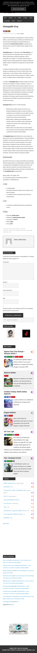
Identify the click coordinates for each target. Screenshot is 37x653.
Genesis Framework (22, 650)
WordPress (29, 650)
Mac (9, 31)
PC (3, 31)
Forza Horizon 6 (8, 503)
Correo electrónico (7, 290)
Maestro (17, 601)
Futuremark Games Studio (20, 230)
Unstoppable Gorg (7, 232)
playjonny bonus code (8, 581)
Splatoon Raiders (10, 373)
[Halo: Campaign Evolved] (8, 468)
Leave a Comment (20, 33)
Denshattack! (7, 487)
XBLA (24, 228)
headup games (29, 230)
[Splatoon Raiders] (8, 382)
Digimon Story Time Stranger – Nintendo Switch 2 (14, 352)
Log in (33, 650)
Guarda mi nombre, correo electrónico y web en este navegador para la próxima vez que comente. (18, 309)
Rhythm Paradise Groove (10, 483)
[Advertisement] (17, 540)
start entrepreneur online (9, 596)
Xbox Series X (9, 356)
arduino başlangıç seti (8, 570)
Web (4, 298)
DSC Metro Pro (13, 650)
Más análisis (6, 523)
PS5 (5, 356)
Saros (5, 507)
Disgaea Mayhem (10, 412)
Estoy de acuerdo (18, 9)
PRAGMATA (7, 518)
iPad (17, 228)
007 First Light (9, 432)
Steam (21, 228)
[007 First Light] (8, 441)
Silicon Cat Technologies (22, 648)
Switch (16, 356)
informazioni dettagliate (9, 586)
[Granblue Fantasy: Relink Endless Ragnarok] (8, 404)
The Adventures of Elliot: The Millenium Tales (15, 490)
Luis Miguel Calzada (8, 601)
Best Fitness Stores (8, 576)
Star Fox (6, 496)
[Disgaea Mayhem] (8, 422)
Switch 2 (21, 356)
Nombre (5, 282)
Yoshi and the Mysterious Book (11, 500)
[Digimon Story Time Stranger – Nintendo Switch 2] (8, 363)
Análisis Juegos (12, 228)
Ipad (6, 31)
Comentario (6, 262)
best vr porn (6, 560)
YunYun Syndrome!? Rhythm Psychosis (13, 514)
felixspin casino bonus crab (10, 565)
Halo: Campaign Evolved (12, 458)
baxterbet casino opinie (9, 591)
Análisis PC (11, 230)
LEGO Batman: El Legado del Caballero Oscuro (15, 510)
